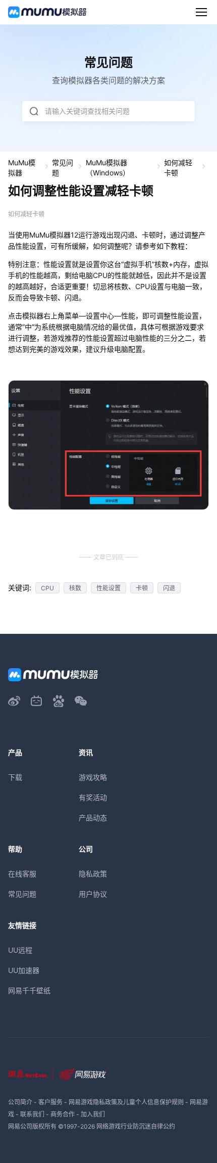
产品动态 (93, 817)
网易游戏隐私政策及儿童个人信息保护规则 (126, 1102)
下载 (15, 777)
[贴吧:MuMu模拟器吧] (58, 701)
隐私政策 (93, 873)
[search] (34, 111)
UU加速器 (23, 970)
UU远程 (20, 950)
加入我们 (93, 1114)
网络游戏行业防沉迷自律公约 (135, 1126)
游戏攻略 (93, 777)
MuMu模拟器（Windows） (108, 167)
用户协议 (93, 894)
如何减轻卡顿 (178, 167)
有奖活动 (93, 797)
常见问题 (62, 167)
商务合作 (62, 1114)
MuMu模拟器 (21, 167)
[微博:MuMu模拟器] (14, 701)
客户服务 (50, 1102)
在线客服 (22, 873)
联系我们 (32, 1114)
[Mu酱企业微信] (81, 701)
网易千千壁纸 (29, 990)
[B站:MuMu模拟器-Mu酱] (36, 701)
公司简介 (20, 1102)
